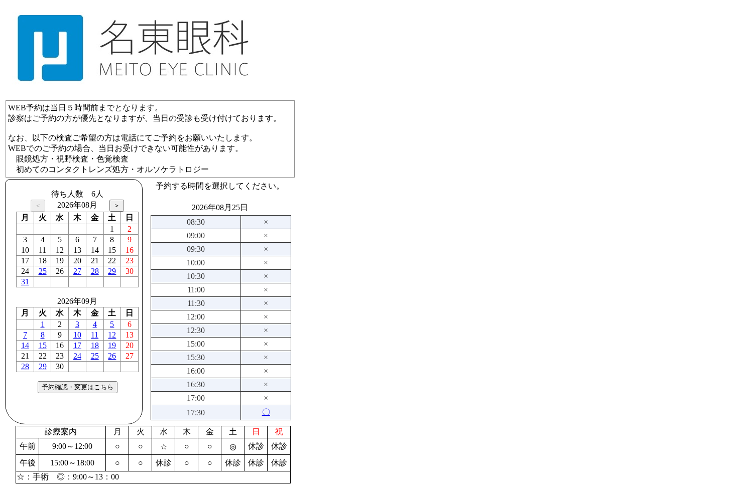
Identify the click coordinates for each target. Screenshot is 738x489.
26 (112, 356)
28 (95, 271)
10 (77, 335)
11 (94, 335)
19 (112, 345)
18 (95, 345)
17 (77, 345)
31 (25, 281)
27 (77, 271)
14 (25, 345)
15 (43, 345)
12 (112, 335)
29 (112, 271)
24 (77, 356)
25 (43, 271)
